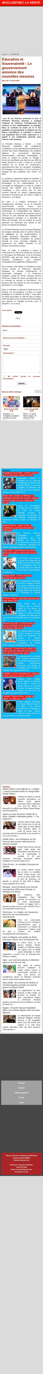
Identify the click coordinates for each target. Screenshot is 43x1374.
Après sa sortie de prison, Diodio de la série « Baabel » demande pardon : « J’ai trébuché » (21, 816)
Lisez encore (7, 310)
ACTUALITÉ (14, 54)
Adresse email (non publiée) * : (14, 338)
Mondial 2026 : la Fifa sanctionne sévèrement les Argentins (17, 576)
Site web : (6, 345)
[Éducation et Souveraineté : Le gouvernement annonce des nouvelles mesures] (21, 85)
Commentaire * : (9, 353)
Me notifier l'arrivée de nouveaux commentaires (21, 377)
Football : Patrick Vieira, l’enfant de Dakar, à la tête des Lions (18, 697)
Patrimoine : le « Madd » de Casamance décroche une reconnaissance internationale (20, 914)
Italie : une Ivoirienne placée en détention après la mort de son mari (21, 961)
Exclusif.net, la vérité (21, 2)
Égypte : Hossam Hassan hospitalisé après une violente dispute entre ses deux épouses (21, 1010)
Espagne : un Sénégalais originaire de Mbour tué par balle (11, 416)
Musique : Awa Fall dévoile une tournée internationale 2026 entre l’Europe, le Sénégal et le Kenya (20, 889)
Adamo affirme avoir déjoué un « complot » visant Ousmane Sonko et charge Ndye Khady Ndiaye (21, 791)
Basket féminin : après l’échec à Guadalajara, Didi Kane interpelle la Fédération (18, 527)
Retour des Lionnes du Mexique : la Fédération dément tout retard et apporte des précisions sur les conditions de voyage (21, 499)
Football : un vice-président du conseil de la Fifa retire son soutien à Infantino (21, 674)
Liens (21, 1102)
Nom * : (5, 330)
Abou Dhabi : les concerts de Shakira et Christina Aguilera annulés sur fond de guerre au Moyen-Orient (20, 985)
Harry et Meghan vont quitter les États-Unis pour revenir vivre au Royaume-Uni (21, 938)
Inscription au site (21, 1172)
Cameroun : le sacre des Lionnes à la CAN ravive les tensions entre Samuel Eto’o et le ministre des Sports (20, 650)
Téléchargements (21, 1093)
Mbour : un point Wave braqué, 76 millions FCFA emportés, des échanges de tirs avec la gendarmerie (31, 416)
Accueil (4, 54)
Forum (21, 1098)
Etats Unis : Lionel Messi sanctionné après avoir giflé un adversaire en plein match (20, 552)
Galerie (21, 1088)
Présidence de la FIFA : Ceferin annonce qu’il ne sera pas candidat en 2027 (21, 474)
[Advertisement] (21, 29)
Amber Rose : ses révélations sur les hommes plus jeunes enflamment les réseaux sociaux (19, 841)
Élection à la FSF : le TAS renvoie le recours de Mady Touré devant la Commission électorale (19, 625)
